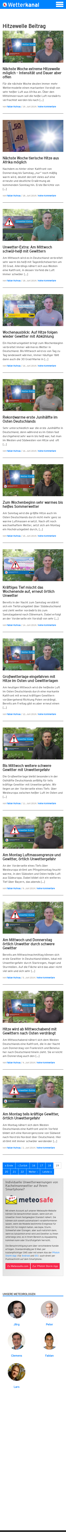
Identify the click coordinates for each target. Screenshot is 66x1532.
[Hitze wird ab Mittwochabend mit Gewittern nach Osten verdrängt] (33, 1007)
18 (49, 1165)
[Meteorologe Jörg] (16, 1309)
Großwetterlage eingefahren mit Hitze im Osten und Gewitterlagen (30, 678)
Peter (49, 1324)
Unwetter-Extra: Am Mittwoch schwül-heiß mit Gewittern (27, 249)
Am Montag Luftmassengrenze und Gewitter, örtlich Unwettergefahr (32, 857)
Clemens (16, 1355)
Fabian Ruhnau (14, 106)
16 (33, 1165)
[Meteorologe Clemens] (16, 1340)
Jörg (17, 1324)
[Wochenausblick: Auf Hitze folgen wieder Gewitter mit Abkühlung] (33, 310)
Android (26, 1255)
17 (41, 1165)
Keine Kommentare (47, 106)
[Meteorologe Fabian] (49, 1340)
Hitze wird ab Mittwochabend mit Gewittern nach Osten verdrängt (30, 1031)
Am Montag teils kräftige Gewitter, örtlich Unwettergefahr (31, 1116)
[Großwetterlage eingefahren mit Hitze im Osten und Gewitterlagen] (33, 654)
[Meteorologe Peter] (49, 1309)
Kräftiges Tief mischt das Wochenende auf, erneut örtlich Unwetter (29, 591)
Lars (16, 1386)
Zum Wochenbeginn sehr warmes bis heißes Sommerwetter (33, 504)
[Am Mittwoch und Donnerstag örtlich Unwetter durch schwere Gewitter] (33, 918)
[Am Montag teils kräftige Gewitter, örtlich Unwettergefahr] (33, 1092)
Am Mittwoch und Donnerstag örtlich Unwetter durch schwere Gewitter (29, 944)
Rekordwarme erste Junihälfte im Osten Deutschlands (30, 419)
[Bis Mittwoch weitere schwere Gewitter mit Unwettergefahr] (33, 743)
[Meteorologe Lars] (16, 1371)
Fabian (49, 1355)
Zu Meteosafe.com (17, 1266)
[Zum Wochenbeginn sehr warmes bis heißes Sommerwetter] (33, 480)
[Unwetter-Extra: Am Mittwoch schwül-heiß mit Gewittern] (33, 225)
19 (57, 1165)
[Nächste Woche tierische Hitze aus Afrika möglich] (33, 136)
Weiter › (33, 1171)
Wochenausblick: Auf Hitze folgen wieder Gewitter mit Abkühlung (30, 334)
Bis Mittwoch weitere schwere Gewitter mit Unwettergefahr (27, 767)
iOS (36, 1255)
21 (14, 1171)
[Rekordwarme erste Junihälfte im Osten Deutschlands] (33, 395)
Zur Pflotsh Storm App (45, 1266)
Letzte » (47, 1171)
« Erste (9, 1165)
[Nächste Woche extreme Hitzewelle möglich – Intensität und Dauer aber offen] (33, 47)
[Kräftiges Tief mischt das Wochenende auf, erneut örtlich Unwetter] (33, 565)
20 (6, 1171)
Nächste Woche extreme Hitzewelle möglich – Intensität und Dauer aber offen (32, 73)
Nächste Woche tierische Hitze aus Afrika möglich (31, 160)
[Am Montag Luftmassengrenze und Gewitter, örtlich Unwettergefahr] (33, 833)
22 (22, 1171)
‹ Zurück (22, 1165)
